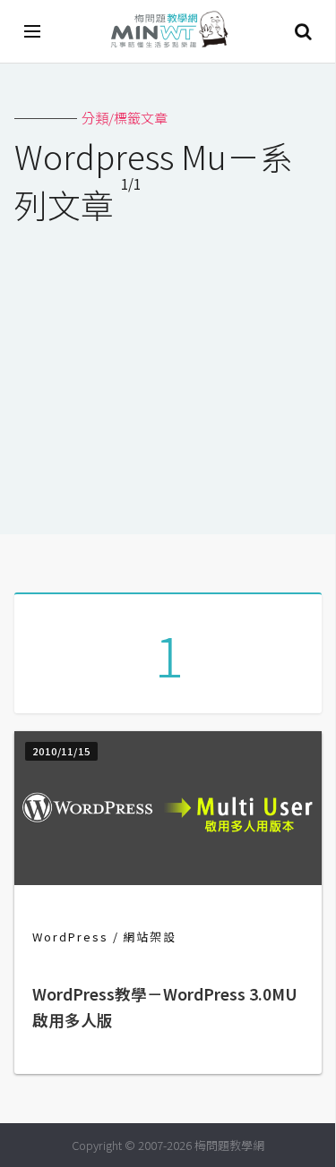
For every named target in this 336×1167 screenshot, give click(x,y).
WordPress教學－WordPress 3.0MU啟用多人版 (164, 1007)
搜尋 (303, 31)
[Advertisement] (168, 368)
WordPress (70, 936)
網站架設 (150, 936)
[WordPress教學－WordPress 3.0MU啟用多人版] (168, 879)
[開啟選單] (33, 31)
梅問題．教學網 (168, 31)
